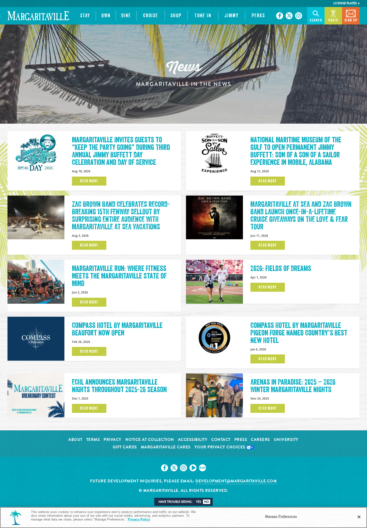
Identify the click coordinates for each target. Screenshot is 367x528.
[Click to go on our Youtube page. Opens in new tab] (192, 467)
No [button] (206, 502)
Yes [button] (198, 502)
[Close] (359, 517)
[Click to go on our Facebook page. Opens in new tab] (279, 15)
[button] (85, 16)
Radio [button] (333, 20)
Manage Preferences (281, 516)
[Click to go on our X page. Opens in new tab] (289, 15)
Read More (89, 181)
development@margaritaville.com (236, 481)
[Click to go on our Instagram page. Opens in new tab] (298, 15)
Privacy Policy (139, 519)
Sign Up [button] (351, 20)
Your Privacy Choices (220, 447)
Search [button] (316, 20)
